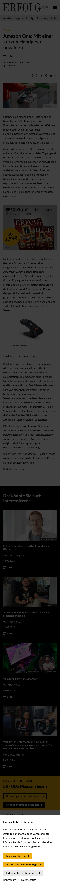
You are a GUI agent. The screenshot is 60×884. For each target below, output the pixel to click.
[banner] (30, 442)
